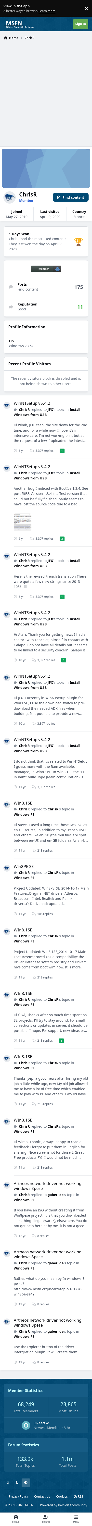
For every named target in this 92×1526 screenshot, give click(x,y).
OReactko (41, 1423)
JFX (50, 409)
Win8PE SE (24, 866)
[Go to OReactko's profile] (26, 1425)
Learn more (9, 8)
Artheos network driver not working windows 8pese (47, 1186)
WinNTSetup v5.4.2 (32, 403)
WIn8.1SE (23, 803)
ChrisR (24, 409)
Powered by (63, 1505)
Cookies (62, 1496)
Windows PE (24, 814)
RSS (80, 1496)
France (79, 216)
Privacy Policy (18, 1496)
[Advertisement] (46, 90)
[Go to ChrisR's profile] (6, 405)
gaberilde (56, 1194)
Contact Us (42, 1496)
